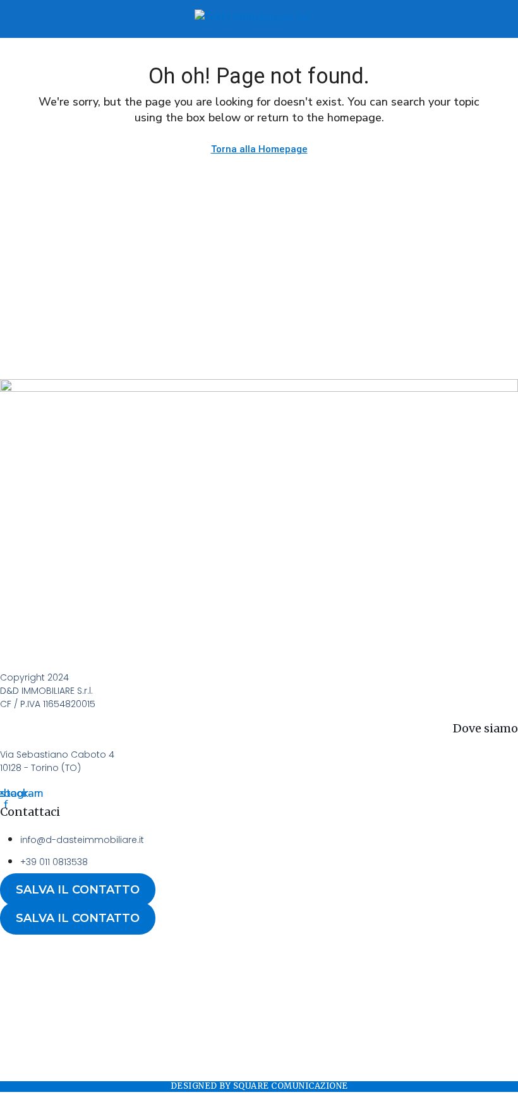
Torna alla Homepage (259, 149)
